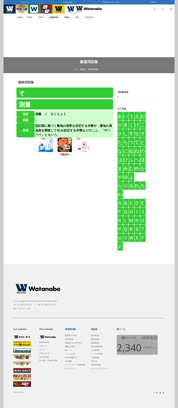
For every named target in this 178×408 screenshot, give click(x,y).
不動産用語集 (96, 365)
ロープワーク (70, 368)
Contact (89, 17)
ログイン (42, 349)
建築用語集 (93, 69)
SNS (77, 17)
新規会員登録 (68, 2)
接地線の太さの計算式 (73, 343)
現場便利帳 (54, 17)
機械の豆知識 (70, 346)
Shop (41, 17)
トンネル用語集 (97, 354)
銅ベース (68, 350)
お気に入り (43, 346)
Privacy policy (18, 392)
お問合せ (154, 2)
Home (20, 17)
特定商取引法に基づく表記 (111, 2)
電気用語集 (95, 335)
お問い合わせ (44, 353)
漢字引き (94, 361)
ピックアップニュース (99, 368)
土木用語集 (95, 350)
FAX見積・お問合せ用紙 (48, 360)
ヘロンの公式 (70, 354)
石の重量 (68, 361)
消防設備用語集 (97, 346)
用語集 (67, 17)
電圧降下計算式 (71, 335)
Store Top (25, 2)
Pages (30, 17)
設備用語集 (95, 343)
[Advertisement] (89, 39)
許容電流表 (69, 339)
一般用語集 (95, 357)
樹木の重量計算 (71, 357)
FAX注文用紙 (44, 357)
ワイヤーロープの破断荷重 (75, 365)
